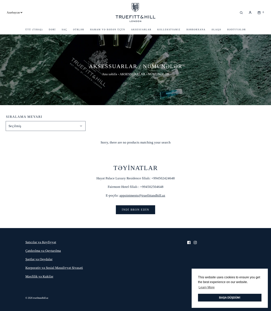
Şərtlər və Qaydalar (39, 259)
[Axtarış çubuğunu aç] (241, 12)
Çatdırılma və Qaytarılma (43, 251)
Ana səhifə (109, 74)
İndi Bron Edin (135, 209)
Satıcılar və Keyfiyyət (40, 242)
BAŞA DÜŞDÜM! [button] (229, 297)
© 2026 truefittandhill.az (36, 298)
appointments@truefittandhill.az (142, 195)
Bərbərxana (196, 29)
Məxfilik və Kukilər (39, 276)
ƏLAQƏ (216, 29)
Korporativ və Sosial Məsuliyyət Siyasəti (54, 268)
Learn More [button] (207, 287)
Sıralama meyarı (24, 116)
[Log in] (250, 12)
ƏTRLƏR (78, 29)
